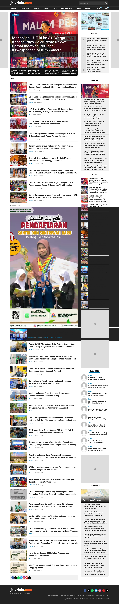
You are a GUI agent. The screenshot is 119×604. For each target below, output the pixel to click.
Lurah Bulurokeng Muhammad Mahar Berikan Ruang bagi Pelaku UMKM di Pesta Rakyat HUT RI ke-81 (43, 46)
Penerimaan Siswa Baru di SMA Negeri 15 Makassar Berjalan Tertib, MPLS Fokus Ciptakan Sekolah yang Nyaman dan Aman (51, 506)
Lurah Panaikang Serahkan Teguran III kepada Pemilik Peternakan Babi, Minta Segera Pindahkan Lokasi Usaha (52, 493)
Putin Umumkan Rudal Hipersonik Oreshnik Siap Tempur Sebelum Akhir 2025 (95, 536)
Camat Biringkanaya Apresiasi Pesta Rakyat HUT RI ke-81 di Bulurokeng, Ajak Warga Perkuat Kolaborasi (53, 135)
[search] (106, 3)
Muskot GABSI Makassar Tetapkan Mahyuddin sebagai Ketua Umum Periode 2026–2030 (52, 517)
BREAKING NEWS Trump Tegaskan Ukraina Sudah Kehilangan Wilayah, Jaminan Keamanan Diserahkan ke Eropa (95, 551)
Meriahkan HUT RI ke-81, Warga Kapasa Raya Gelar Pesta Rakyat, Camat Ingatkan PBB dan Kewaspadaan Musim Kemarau (18, 74)
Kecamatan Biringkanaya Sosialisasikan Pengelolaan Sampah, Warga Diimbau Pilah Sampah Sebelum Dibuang (52, 443)
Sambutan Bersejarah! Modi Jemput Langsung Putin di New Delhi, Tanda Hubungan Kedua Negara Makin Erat (94, 566)
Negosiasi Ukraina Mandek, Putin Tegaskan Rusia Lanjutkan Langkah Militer (95, 543)
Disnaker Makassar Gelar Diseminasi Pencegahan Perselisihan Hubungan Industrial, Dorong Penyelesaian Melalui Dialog (52, 457)
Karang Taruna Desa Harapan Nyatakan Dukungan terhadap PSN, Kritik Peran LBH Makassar (50, 382)
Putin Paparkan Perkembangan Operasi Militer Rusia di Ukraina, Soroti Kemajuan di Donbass (94, 513)
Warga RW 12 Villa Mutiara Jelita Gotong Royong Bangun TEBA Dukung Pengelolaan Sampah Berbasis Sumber (53, 345)
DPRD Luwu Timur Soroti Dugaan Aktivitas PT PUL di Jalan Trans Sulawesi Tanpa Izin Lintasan (51, 431)
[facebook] (12, 577)
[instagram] (24, 577)
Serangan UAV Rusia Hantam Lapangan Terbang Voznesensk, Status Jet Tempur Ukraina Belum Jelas (95, 529)
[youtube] (26, 577)
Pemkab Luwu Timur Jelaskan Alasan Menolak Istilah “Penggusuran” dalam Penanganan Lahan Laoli (51, 406)
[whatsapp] (18, 577)
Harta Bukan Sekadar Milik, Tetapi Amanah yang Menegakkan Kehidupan (49, 554)
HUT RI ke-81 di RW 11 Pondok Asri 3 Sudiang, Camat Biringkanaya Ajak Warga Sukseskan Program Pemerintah (52, 73)
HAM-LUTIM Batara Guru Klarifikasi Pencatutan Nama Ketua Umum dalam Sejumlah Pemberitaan (51, 370)
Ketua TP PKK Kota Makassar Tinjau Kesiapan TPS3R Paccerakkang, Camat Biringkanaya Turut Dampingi (51, 184)
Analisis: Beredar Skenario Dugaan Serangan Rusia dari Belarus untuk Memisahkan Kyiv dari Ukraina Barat (95, 521)
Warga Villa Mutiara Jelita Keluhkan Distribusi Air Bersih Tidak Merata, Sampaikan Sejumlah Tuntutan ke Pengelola (53, 542)
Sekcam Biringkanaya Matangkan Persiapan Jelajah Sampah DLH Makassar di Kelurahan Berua (51, 147)
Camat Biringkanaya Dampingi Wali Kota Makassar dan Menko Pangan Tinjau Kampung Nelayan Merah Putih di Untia (52, 334)
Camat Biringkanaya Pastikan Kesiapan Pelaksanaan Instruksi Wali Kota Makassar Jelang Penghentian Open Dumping (52, 420)
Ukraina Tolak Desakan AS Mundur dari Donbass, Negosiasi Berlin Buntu (95, 558)
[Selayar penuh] (11, 340)
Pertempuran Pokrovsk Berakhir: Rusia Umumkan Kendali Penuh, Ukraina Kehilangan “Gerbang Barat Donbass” (95, 573)
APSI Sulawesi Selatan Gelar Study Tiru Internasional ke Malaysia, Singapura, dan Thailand (52, 468)
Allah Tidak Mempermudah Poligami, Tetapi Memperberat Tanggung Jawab (53, 566)
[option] (44, 34)
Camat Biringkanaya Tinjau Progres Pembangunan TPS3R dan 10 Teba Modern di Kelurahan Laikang (53, 196)
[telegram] (21, 577)
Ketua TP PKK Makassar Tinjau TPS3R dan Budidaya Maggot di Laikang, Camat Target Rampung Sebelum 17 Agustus (52, 172)
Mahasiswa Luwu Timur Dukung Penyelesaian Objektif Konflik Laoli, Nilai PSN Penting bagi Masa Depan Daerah (52, 357)
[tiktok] (29, 577)
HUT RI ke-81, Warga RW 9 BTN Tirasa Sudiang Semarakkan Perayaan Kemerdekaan (69, 72)
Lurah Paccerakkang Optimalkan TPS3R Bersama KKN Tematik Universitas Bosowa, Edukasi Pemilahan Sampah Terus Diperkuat (53, 530)
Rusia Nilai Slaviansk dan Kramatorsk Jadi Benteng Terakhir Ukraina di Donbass (95, 506)
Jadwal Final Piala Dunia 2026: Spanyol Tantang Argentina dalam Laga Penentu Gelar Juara (53, 480)
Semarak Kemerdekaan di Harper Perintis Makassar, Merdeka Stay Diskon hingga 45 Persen (51, 159)
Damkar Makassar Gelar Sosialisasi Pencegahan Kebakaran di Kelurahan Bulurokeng (49, 394)
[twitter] (15, 577)
